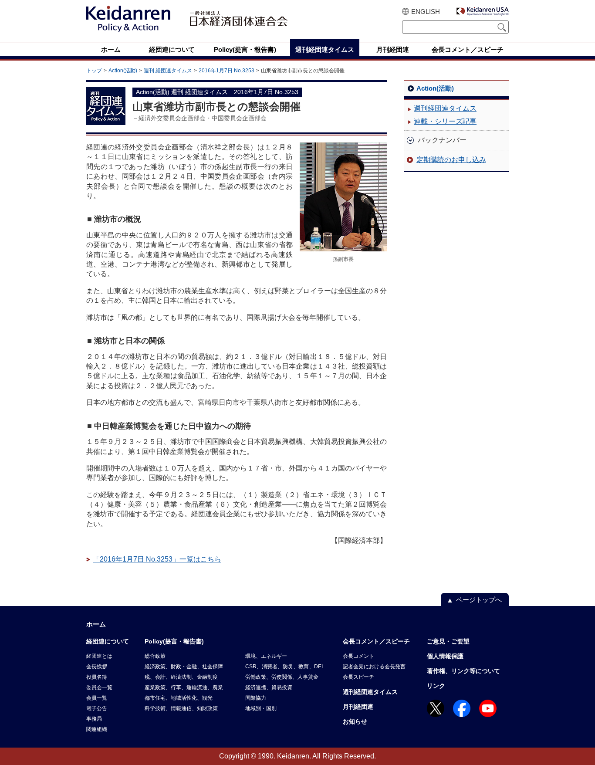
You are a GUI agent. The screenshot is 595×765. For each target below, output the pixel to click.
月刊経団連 (358, 706)
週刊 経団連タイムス (168, 71)
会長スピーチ (358, 677)
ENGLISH (425, 11)
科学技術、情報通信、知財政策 (181, 708)
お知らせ (355, 721)
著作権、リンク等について (463, 670)
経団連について (107, 641)
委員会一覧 (99, 687)
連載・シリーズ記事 (445, 121)
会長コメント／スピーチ (376, 641)
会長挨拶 (96, 666)
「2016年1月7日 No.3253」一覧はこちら (157, 559)
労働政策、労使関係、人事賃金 (281, 677)
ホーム (96, 624)
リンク (436, 685)
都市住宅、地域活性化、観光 (179, 698)
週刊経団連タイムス (445, 108)
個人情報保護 (445, 656)
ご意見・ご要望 (448, 641)
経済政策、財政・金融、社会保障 (184, 666)
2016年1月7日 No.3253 (226, 71)
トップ (94, 71)
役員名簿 (96, 677)
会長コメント (358, 656)
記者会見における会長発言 (374, 666)
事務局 (94, 719)
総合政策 (155, 656)
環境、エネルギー (266, 656)
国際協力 (255, 698)
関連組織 (96, 729)
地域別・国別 (261, 708)
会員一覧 (96, 698)
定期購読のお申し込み (451, 159)
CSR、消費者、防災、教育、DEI (284, 666)
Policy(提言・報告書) (174, 641)
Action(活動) (122, 71)
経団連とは (99, 656)
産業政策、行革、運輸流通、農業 (184, 687)
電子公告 (96, 708)
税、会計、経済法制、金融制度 (181, 677)
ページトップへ (479, 599)
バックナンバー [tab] (442, 140)
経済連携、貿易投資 (268, 687)
